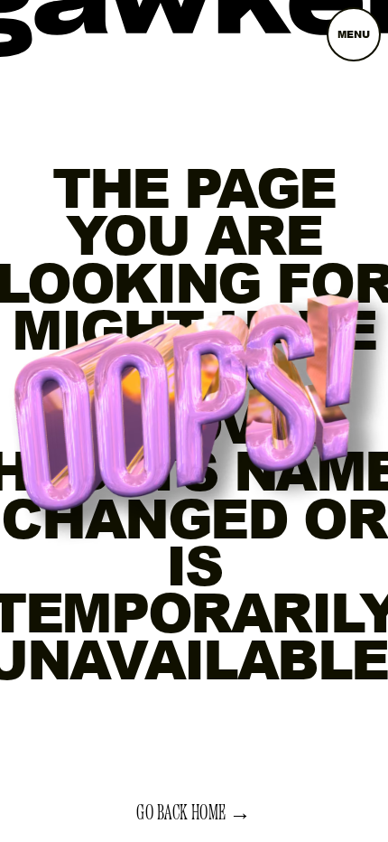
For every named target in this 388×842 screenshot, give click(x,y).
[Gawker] (194, 23)
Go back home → (194, 813)
